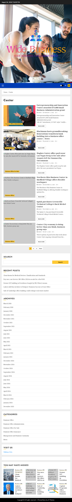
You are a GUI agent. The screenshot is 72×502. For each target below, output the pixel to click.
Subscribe (69, 85)
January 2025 (8, 357)
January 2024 (8, 403)
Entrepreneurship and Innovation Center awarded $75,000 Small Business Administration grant (52, 107)
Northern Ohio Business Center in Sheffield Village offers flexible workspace (52, 179)
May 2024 (7, 387)
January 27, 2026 (49, 141)
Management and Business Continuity (16, 436)
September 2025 (9, 326)
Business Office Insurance (12, 432)
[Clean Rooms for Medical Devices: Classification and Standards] (9, 475)
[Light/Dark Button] (62, 85)
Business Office (10, 148)
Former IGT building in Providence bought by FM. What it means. (25, 283)
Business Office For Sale (12, 171)
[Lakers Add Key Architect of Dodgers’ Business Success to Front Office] (9, 488)
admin (40, 112)
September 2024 (9, 372)
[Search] (66, 85)
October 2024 (8, 368)
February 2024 (8, 399)
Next (40, 248)
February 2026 (8, 307)
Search (8, 256)
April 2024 (7, 391)
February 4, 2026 (49, 112)
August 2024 (8, 376)
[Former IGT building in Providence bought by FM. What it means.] (53, 475)
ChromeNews (42, 500)
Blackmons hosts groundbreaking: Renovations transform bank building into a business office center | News (52, 135)
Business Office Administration (14, 124)
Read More (41, 126)
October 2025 (8, 323)
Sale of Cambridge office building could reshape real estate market (26, 291)
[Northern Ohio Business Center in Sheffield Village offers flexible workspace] (19, 187)
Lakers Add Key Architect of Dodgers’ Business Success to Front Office (27, 287)
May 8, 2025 (47, 232)
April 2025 (7, 345)
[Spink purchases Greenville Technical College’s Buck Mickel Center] (19, 210)
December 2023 (9, 406)
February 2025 (8, 353)
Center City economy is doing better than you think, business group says (51, 227)
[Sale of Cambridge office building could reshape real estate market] (31, 488)
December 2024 (9, 361)
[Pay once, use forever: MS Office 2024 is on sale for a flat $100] (31, 475)
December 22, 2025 (49, 185)
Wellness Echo (8, 452)
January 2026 (8, 311)
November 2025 (9, 319)
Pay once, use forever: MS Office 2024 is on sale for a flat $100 (24, 279)
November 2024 (9, 364)
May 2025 (7, 342)
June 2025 (7, 338)
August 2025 (8, 330)
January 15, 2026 (49, 163)
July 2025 (7, 334)
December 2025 (9, 315)
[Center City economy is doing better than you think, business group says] (19, 233)
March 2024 (7, 395)
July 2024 (7, 380)
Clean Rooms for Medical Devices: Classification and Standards (24, 275)
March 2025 (7, 349)
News (5, 440)
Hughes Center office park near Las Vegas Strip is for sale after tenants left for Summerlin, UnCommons (51, 157)
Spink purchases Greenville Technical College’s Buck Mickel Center (51, 204)
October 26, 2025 (49, 209)
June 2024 (7, 384)
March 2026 (7, 303)
